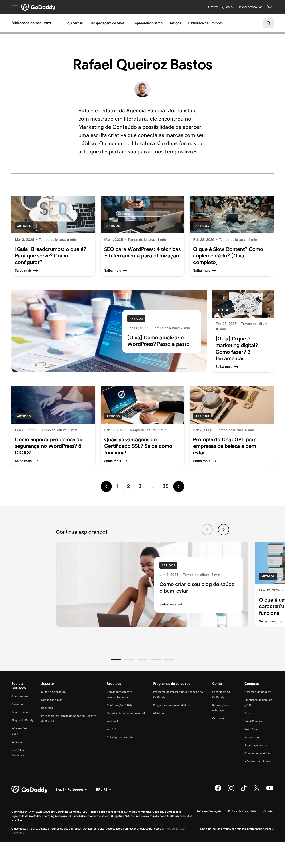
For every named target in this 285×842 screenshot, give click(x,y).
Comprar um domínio (257, 691)
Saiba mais (167, 604)
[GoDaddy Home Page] (29, 789)
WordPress (251, 729)
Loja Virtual (74, 23)
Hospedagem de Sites (107, 23)
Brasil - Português (69, 789)
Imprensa (17, 742)
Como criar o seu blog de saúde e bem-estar (196, 587)
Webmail (112, 721)
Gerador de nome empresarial (126, 713)
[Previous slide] (207, 529)
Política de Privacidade (242, 811)
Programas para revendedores (172, 705)
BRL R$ (102, 789)
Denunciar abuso (51, 699)
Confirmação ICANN (119, 705)
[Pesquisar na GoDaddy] (268, 23)
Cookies (268, 811)
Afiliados (158, 713)
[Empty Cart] (269, 7)
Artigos (175, 23)
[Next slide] (223, 529)
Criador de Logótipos (257, 753)
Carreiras (17, 704)
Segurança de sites (256, 745)
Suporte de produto (53, 691)
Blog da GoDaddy (22, 720)
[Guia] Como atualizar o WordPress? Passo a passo (158, 340)
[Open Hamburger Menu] (13, 7)
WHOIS (111, 729)
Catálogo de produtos (120, 737)
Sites (247, 713)
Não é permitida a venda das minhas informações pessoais (237, 828)
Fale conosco (19, 712)
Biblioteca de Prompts (205, 23)
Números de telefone (257, 761)
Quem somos (19, 696)
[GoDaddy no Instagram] (231, 790)
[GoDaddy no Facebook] (218, 790)
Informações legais (209, 811)
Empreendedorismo (147, 23)
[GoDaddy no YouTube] (270, 790)
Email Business (253, 721)
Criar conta (219, 718)
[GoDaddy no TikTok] (244, 790)
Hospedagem (252, 737)
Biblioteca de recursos (31, 23)
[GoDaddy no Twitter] (257, 790)
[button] (116, 659)
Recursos (47, 707)
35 (165, 486)
